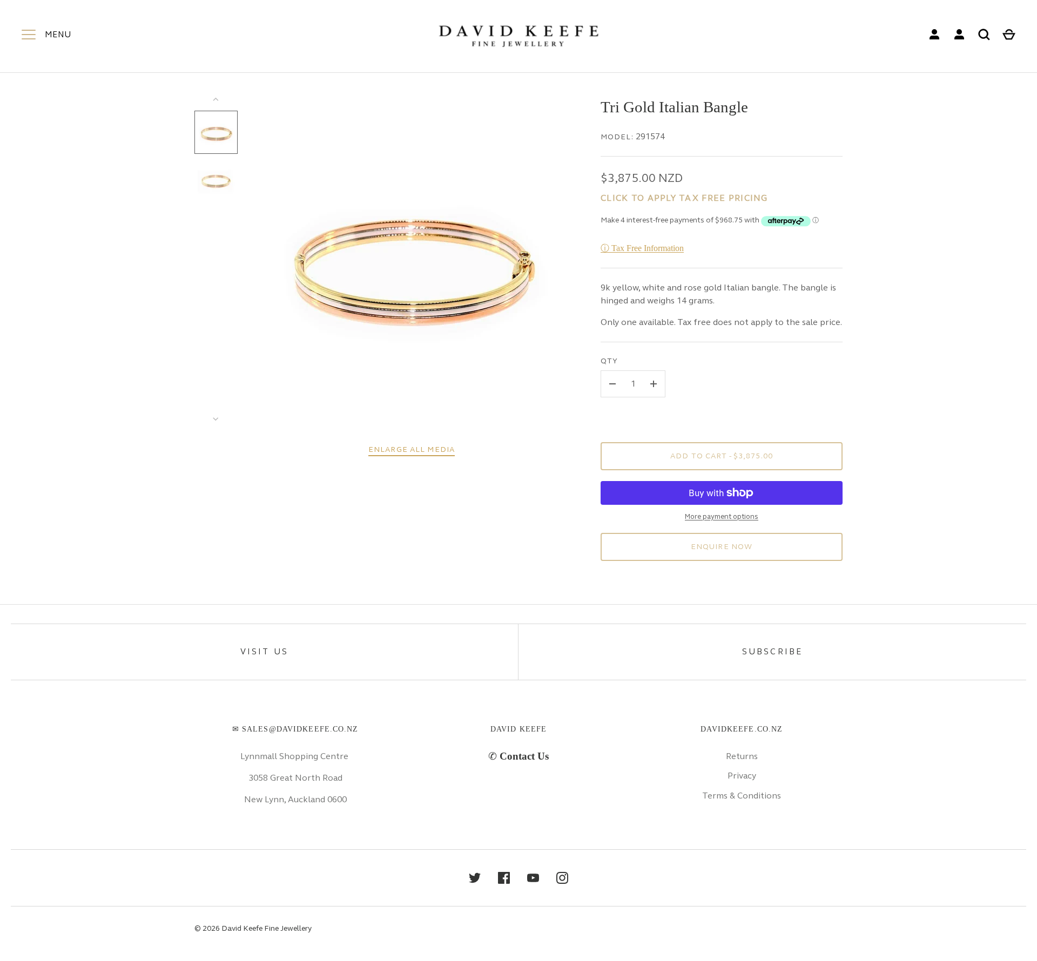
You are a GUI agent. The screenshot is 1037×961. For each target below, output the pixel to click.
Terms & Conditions (741, 795)
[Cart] (1009, 34)
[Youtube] (533, 878)
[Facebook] (504, 878)
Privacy (742, 775)
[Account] (934, 34)
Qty (609, 361)
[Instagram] (562, 878)
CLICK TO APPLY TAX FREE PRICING (684, 198)
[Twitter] (475, 878)
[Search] (984, 34)
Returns (742, 756)
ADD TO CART (721, 456)
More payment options (721, 516)
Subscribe (772, 652)
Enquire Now (721, 546)
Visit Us (264, 652)
